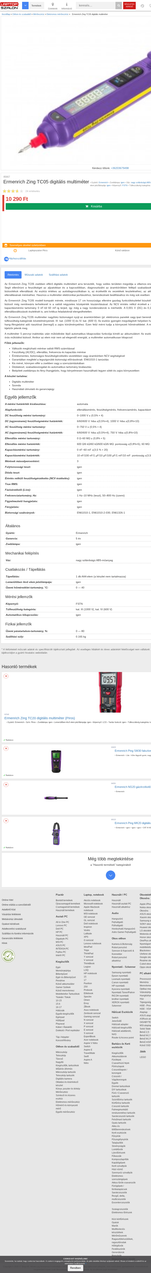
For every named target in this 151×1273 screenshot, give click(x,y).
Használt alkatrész (121, 907)
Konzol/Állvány (63, 1040)
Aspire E (88, 1050)
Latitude (88, 933)
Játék (143, 1051)
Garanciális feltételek (12, 938)
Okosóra (144, 910)
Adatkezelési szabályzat (14, 928)
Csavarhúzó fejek (122, 1063)
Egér (58, 967)
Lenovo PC (61, 925)
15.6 (58, 1004)
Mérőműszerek (119, 1235)
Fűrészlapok (119, 1066)
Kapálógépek (118, 1162)
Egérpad (60, 1017)
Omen (87, 1000)
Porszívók (117, 1255)
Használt (116, 900)
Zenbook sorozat (92, 1013)
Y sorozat (88, 957)
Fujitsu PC (61, 952)
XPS (86, 937)
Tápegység (145, 1002)
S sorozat (88, 1033)
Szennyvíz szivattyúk (122, 1172)
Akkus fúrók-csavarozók (124, 1182)
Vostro (87, 930)
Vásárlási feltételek (11, 914)
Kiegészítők (62, 961)
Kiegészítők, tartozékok (67, 1065)
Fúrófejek (118, 1059)
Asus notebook (91, 1010)
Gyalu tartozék (119, 1123)
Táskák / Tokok (63, 997)
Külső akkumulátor (65, 984)
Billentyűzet (61, 974)
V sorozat (88, 960)
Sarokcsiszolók (120, 1192)
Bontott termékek (64, 900)
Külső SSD (145, 1045)
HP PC (59, 932)
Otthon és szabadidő (67, 1046)
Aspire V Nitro (91, 1043)
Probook (88, 990)
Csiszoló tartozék (120, 1106)
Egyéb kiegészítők (65, 1014)
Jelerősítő (117, 1021)
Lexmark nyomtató (121, 979)
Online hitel (7, 900)
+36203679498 (120, 168)
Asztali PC (62, 916)
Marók (117, 1225)
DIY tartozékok (119, 1089)
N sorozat (88, 1020)
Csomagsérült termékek (68, 907)
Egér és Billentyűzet (66, 977)
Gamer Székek (63, 987)
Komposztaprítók (120, 1159)
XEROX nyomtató (120, 1002)
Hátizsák (60, 1010)
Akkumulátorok (121, 1056)
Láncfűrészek (120, 1152)
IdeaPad (88, 947)
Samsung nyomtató (121, 972)
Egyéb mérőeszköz (65, 1112)
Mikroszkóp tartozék (66, 1072)
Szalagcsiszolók (120, 1209)
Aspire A (88, 1059)
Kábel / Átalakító (64, 1027)
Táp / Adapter (62, 1037)
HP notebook (90, 973)
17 (85, 980)
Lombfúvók (117, 1149)
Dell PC (60, 928)
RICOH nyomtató (120, 995)
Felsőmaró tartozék (121, 1119)
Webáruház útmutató (12, 919)
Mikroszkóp (61, 1052)
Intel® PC (60, 955)
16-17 (59, 1007)
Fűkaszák (116, 1156)
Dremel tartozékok (122, 1086)
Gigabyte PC (62, 938)
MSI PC (59, 942)
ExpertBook (89, 1036)
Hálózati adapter (120, 1024)
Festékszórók (118, 1249)
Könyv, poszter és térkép (68, 1088)
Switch (87, 1046)
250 (86, 986)
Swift (86, 1056)
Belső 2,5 (144, 1032)
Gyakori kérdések (10, 924)
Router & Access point (123, 1037)
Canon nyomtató (120, 982)
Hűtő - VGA (145, 1009)
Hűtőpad (60, 1020)
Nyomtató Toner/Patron (123, 992)
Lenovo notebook (92, 943)
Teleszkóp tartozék (65, 1075)
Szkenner (116, 1005)
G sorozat (88, 940)
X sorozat (88, 1023)
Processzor (145, 979)
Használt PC (62, 935)
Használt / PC (119, 894)
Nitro (86, 1063)
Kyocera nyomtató (121, 989)
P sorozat (88, 1026)
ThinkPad (88, 953)
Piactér (60, 894)
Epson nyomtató (120, 976)
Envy (86, 1003)
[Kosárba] (5, 676)
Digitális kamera (64, 1078)
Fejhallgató (117, 922)
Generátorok (118, 1252)
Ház (142, 999)
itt (86, 1264)
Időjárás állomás (64, 1069)
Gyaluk (119, 1222)
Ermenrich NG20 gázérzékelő (133, 786)
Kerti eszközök (119, 1133)
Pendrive (60, 980)
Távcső (59, 1059)
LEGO (143, 1057)
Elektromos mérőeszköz (68, 1102)
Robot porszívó (119, 947)
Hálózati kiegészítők (122, 1027)
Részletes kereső (129, 5)
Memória (144, 982)
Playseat (60, 1023)
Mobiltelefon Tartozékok (68, 994)
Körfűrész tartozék (121, 1103)
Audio (115, 913)
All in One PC (62, 922)
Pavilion (88, 983)
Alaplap (144, 1012)
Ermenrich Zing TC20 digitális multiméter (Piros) (39, 718)
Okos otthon (119, 938)
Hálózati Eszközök (122, 1012)
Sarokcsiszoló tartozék (123, 1116)
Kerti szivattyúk (119, 1166)
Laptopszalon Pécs (38, 250)
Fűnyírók (116, 1136)
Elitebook (88, 993)
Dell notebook (91, 923)
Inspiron (88, 927)
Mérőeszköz (62, 1092)
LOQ (86, 970)
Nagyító (60, 1062)
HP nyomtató (118, 985)
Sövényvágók (120, 1146)
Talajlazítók (117, 1142)
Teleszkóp (61, 1055)
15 (85, 976)
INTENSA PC (62, 948)
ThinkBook (89, 963)
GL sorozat (89, 920)
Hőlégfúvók (117, 1245)
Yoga (86, 950)
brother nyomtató (120, 999)
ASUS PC (61, 945)
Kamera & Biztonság (122, 944)
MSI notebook (91, 913)
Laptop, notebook (94, 894)
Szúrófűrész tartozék (122, 1099)
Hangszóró (117, 919)
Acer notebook (91, 1040)
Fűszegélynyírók (121, 1139)
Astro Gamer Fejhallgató (124, 932)
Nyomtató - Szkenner (124, 966)
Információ (67, 8)
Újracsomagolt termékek (68, 903)
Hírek (4, 943)
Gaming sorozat (92, 1016)
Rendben (75, 1267)
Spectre (88, 996)
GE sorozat (90, 917)
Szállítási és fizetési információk (18, 933)
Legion (87, 966)
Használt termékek (65, 910)
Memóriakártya (63, 970)
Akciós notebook (92, 900)
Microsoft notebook (93, 903)
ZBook (87, 1006)
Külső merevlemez (65, 990)
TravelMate (90, 1053)
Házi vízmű (117, 1169)
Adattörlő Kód (8, 909)
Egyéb (115, 1083)
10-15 (59, 1000)
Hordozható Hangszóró (123, 928)
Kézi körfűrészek (122, 1219)
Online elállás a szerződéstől (16, 905)
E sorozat (88, 1030)
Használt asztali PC (121, 903)
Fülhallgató (117, 925)
